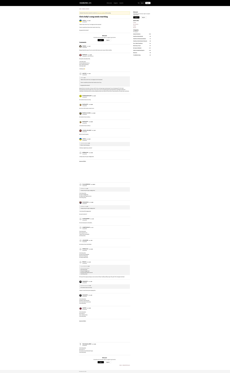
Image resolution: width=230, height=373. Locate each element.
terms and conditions (101, 13)
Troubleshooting (142, 55)
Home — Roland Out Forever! (125, 365)
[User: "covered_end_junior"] (80, 130)
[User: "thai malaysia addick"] (80, 344)
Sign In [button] (100, 40)
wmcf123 (84, 73)
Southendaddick (86, 218)
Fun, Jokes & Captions (142, 43)
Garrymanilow (85, 202)
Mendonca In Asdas (86, 112)
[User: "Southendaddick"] (80, 219)
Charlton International (142, 36)
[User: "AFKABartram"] (80, 153)
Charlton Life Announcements (142, 38)
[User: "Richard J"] (80, 262)
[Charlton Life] (85, 3)
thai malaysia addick (86, 343)
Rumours (142, 52)
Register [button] (107, 40)
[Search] (138, 3)
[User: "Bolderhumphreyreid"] (80, 96)
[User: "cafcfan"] (80, 21)
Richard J (84, 261)
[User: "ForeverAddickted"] (80, 184)
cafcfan (84, 20)
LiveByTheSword (86, 227)
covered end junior (84, 143)
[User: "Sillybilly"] (80, 46)
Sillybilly (84, 46)
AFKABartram (85, 152)
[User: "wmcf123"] (80, 74)
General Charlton (142, 34)
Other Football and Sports (142, 50)
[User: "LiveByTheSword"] (80, 228)
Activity (134, 22)
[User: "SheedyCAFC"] (80, 282)
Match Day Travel (142, 45)
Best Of (134, 27)
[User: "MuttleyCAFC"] (80, 105)
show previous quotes (84, 268)
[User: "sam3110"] (80, 308)
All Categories (135, 31)
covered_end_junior (86, 130)
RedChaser (84, 54)
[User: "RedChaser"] (80, 55)
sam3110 (84, 307)
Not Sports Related (142, 48)
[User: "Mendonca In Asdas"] (80, 113)
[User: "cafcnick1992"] (80, 240)
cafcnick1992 (85, 240)
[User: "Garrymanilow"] (80, 202)
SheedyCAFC (85, 281)
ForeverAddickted (86, 184)
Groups (134, 25)
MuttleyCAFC (85, 104)
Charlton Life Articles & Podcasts (142, 41)
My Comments (135, 24)
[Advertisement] (104, 171)
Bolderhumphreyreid (86, 95)
